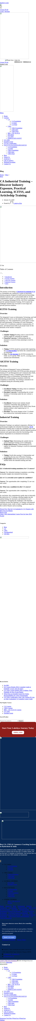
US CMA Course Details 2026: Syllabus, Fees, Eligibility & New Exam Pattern (18, 691)
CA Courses (7, 706)
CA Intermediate (11, 351)
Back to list (3, 512)
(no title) (6, 685)
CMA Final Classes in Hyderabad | (20, 916)
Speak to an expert (9, 937)
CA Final (14, 124)
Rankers (28, 906)
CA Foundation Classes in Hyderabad (16, 910)
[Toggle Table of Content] (1, 273)
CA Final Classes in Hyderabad (18, 913)
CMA (9, 126)
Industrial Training (10, 282)
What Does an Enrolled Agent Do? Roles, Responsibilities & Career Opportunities (16, 694)
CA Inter (14, 123)
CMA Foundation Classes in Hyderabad (16, 914)
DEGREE (11, 135)
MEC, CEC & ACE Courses (12, 710)
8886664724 (19, 6)
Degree (10, 903)
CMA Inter (15, 130)
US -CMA (11, 883)
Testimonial (21, 906)
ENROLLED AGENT (15, 138)
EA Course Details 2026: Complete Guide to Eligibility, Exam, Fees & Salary (17, 688)
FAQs (6, 283)
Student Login (4, 3)
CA (9, 119)
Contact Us (3, 908)
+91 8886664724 (15, 954)
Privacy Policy (21, 940)
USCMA (6, 534)
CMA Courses (8, 708)
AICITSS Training (10, 280)
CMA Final (15, 131)
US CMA (11, 136)
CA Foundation (16, 121)
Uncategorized (8, 532)
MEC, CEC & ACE (14, 133)
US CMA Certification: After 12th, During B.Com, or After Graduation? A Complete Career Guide (19, 698)
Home (2, 175)
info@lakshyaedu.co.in (8, 956)
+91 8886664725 (7, 954)
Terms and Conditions (8, 940)
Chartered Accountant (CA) (26, 291)
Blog (6, 175)
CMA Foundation (17, 128)
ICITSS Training (9, 278)
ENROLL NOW (18, 732)
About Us (8, 906)
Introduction (8, 277)
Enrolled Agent (8, 713)
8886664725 (12, 6)
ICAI (31, 427)
